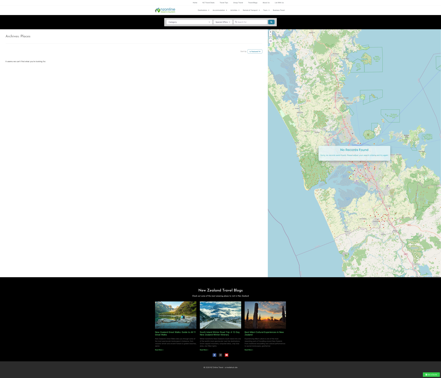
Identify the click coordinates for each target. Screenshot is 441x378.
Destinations (202, 10)
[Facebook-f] (214, 355)
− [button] (270, 35)
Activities (233, 10)
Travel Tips (224, 3)
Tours (265, 10)
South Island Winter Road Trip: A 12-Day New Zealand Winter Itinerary (220, 333)
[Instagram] (220, 355)
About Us (266, 3)
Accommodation (219, 10)
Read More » (159, 350)
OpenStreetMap (427, 276)
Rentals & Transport (250, 10)
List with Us (279, 3)
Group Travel (238, 3)
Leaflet (412, 276)
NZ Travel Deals (208, 3)
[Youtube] (226, 355)
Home (195, 3)
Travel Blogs (252, 3)
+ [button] (270, 32)
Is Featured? (254, 51)
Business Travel (279, 10)
